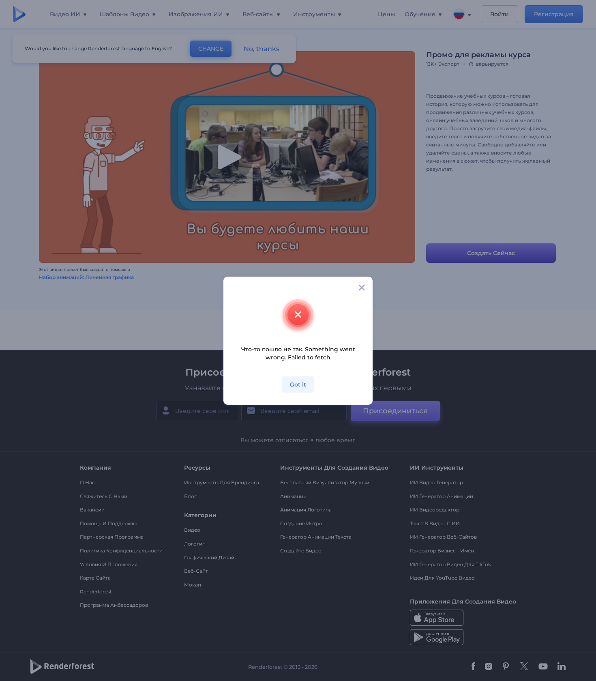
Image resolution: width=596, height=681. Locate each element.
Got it (298, 384)
